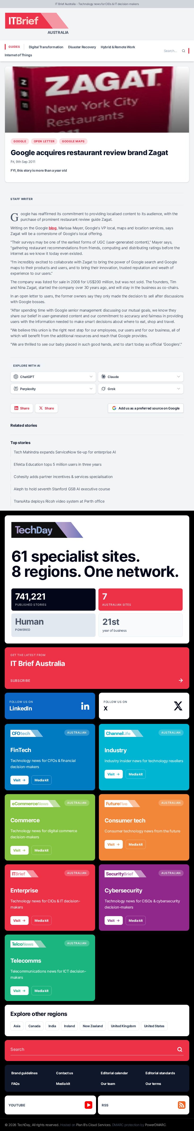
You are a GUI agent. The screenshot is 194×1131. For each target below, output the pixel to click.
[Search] (183, 51)
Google (19, 141)
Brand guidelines (24, 1073)
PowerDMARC (155, 1125)
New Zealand (93, 1026)
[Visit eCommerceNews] (35, 803)
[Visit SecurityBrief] (130, 874)
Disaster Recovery (82, 47)
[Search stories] (180, 1049)
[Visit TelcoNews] (35, 944)
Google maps (73, 141)
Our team (108, 1084)
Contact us (64, 1073)
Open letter (44, 141)
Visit (16, 780)
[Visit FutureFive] (130, 803)
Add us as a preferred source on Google (149, 408)
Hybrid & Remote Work (118, 47)
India (52, 1026)
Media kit (41, 780)
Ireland (69, 1026)
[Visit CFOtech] (35, 733)
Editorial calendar (114, 1073)
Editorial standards (160, 1073)
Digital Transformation (46, 47)
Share (24, 408)
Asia (16, 1026)
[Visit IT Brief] (35, 874)
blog (52, 228)
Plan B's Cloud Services (93, 1125)
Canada (34, 1026)
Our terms (153, 1084)
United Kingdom (123, 1026)
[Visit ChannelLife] (130, 733)
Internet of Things (18, 55)
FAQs (15, 1084)
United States (154, 1026)
